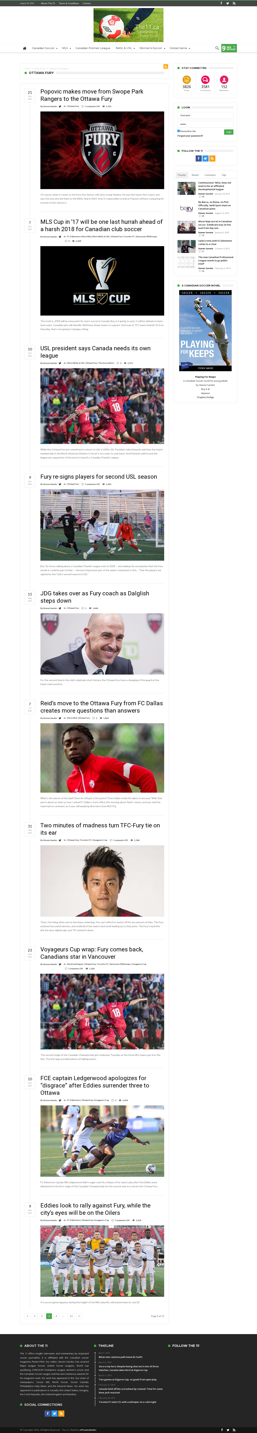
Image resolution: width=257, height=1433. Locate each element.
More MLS (86, 236)
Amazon (205, 393)
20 (203, 271)
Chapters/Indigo (205, 397)
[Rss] (234, 3)
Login (228, 132)
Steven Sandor (50, 106)
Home (27, 68)
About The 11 (48, 3)
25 (203, 235)
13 (71, 1316)
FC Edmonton (74, 236)
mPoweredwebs (88, 1429)
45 (203, 196)
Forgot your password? (190, 135)
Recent (195, 175)
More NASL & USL (101, 236)
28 (203, 216)
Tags (224, 175)
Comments (210, 175)
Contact (87, 3)
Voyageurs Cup (99, 840)
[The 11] (128, 7)
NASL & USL (39, 68)
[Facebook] (221, 3)
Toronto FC (129, 236)
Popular (182, 175)
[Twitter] (227, 3)
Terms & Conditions (69, 3)
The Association (106, 363)
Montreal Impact (75, 964)
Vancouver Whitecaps (146, 236)
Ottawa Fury (73, 106)
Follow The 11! (185, 1346)
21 (203, 251)
